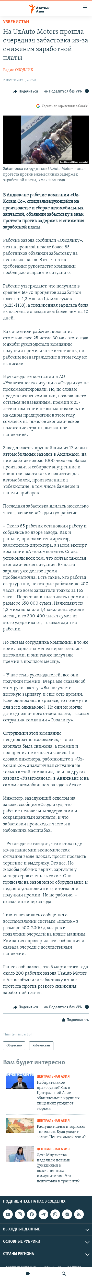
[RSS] (79, 1214)
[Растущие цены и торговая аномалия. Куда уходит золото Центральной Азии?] (20, 1125)
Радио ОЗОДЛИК (18, 70)
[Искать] (64, 1273)
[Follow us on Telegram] (43, 1214)
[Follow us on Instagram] (20, 1214)
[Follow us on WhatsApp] (55, 1214)
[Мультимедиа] (28, 1273)
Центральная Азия (53, 1077)
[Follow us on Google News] (67, 1214)
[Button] (25, 91)
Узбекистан (16, 22)
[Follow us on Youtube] (8, 1214)
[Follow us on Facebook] (32, 1214)
